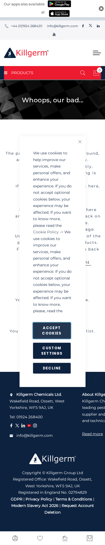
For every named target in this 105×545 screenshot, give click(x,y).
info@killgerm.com (62, 26)
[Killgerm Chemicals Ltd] (26, 53)
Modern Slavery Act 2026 (34, 505)
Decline (52, 368)
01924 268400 (29, 417)
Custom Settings (52, 351)
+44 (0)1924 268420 (26, 26)
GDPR (16, 499)
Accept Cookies (51, 330)
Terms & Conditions (73, 499)
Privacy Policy (39, 499)
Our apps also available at (24, 8)
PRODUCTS (22, 72)
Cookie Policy (46, 232)
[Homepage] (65, 538)
